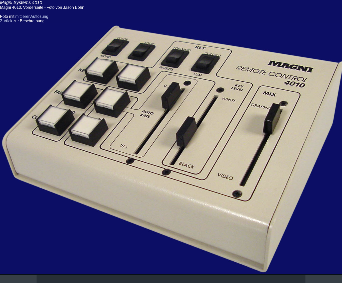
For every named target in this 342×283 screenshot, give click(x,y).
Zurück (6, 21)
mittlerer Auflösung (31, 16)
